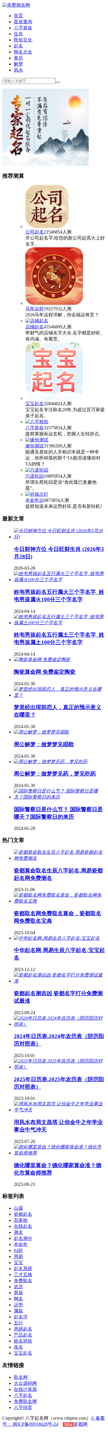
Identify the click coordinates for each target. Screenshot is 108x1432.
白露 (18, 1208)
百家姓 (21, 1220)
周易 (18, 1256)
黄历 (18, 57)
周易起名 (23, 1328)
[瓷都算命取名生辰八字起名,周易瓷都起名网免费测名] (60, 858)
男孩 (18, 1292)
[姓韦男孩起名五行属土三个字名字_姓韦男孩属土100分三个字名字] (60, 622)
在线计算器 (25, 1389)
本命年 (21, 1244)
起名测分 (23, 1238)
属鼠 (18, 1310)
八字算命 (23, 27)
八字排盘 (23, 1407)
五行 (18, 1322)
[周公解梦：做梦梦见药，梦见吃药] (51, 761)
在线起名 (23, 1226)
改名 (18, 1347)
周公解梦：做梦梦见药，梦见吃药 (55, 774)
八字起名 (23, 1395)
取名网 (21, 1377)
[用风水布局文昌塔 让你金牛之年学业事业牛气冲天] (60, 1109)
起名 (18, 45)
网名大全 (23, 51)
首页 (18, 15)
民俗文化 (23, 39)
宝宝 (18, 1262)
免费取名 (23, 1280)
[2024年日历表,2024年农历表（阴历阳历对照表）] (60, 1024)
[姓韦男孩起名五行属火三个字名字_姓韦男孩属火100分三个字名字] (60, 579)
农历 (18, 1286)
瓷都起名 (23, 1214)
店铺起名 (34, 326)
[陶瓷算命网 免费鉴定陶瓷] (42, 659)
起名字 (21, 1316)
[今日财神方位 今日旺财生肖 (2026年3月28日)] (60, 536)
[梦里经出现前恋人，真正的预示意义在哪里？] (60, 695)
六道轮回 (34, 476)
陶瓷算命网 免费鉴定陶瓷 (44, 672)
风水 (18, 70)
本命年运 (34, 500)
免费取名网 (25, 1401)
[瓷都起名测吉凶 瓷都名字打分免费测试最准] (60, 981)
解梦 (18, 64)
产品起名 (23, 1335)
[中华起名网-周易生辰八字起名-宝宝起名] (57, 938)
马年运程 (34, 308)
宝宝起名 (34, 403)
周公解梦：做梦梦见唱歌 (44, 744)
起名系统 (23, 1268)
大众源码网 (25, 1383)
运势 (18, 1304)
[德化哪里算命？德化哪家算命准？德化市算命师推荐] (60, 1152)
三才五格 (23, 1274)
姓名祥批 (23, 1341)
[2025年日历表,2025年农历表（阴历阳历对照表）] (60, 1067)
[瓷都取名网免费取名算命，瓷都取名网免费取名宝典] (60, 901)
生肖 (18, 33)
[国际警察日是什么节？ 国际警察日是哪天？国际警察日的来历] (60, 797)
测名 (18, 1232)
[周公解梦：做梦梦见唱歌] (41, 732)
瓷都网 (81, 1424)
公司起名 (34, 231)
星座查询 (23, 21)
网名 (18, 1298)
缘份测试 (34, 445)
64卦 (18, 1250)
